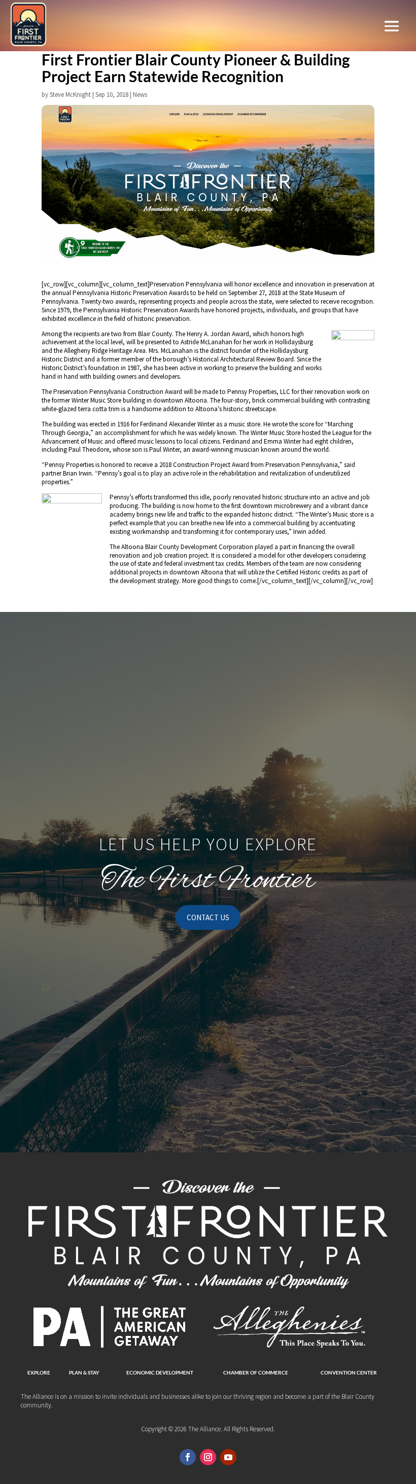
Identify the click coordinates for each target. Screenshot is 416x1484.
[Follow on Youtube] (228, 1457)
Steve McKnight (70, 94)
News (140, 94)
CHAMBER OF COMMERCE (255, 1372)
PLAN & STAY (84, 1372)
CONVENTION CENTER (349, 1372)
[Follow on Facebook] (188, 1457)
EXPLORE (38, 1372)
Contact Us (208, 917)
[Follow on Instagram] (208, 1457)
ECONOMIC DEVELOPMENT (159, 1372)
